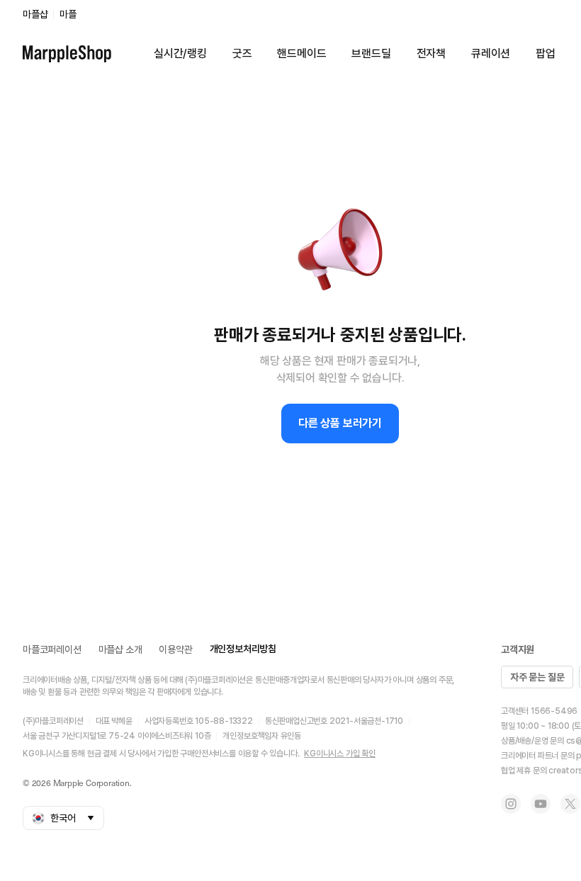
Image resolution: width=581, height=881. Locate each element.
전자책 (431, 53)
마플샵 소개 (120, 649)
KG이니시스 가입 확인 (340, 753)
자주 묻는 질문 (537, 677)
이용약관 (175, 649)
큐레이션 (490, 53)
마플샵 (35, 14)
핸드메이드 (301, 53)
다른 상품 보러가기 (340, 423)
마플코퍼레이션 (52, 649)
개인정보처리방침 (243, 648)
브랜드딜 (370, 53)
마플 (68, 14)
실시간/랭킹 (180, 53)
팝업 (545, 53)
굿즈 (242, 53)
